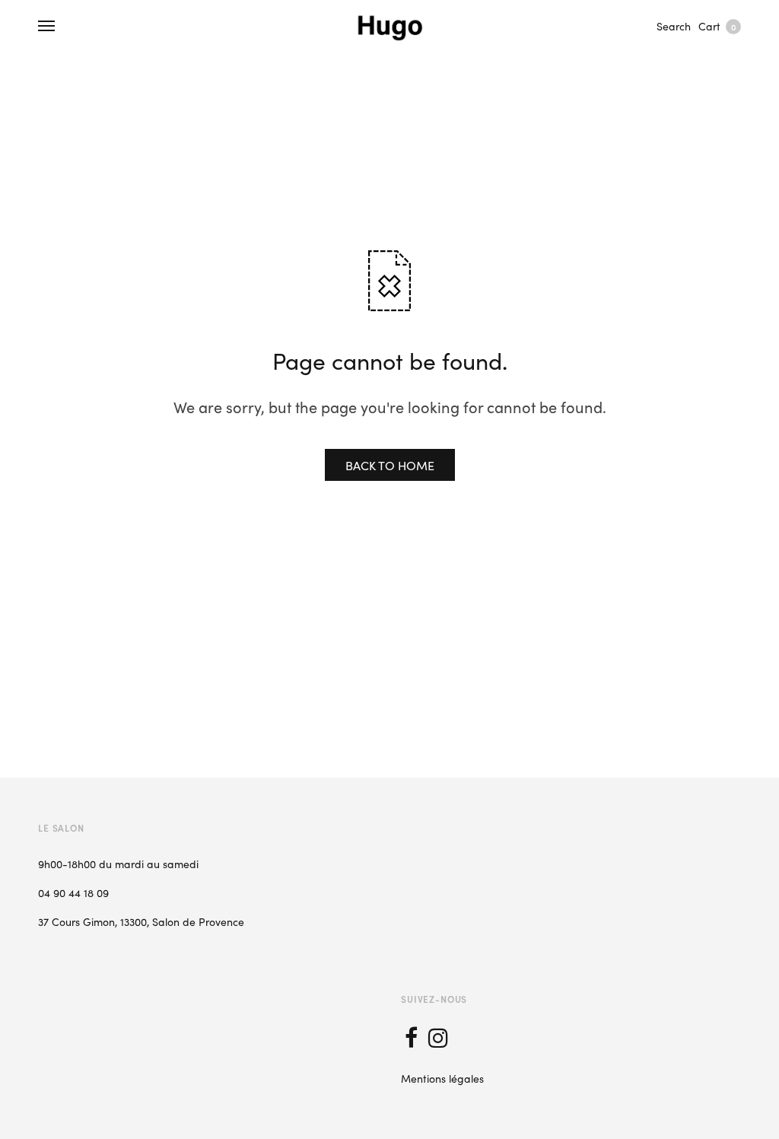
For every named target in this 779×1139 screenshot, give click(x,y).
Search (674, 25)
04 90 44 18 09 (73, 892)
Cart (717, 25)
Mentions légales (442, 1078)
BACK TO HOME (389, 465)
